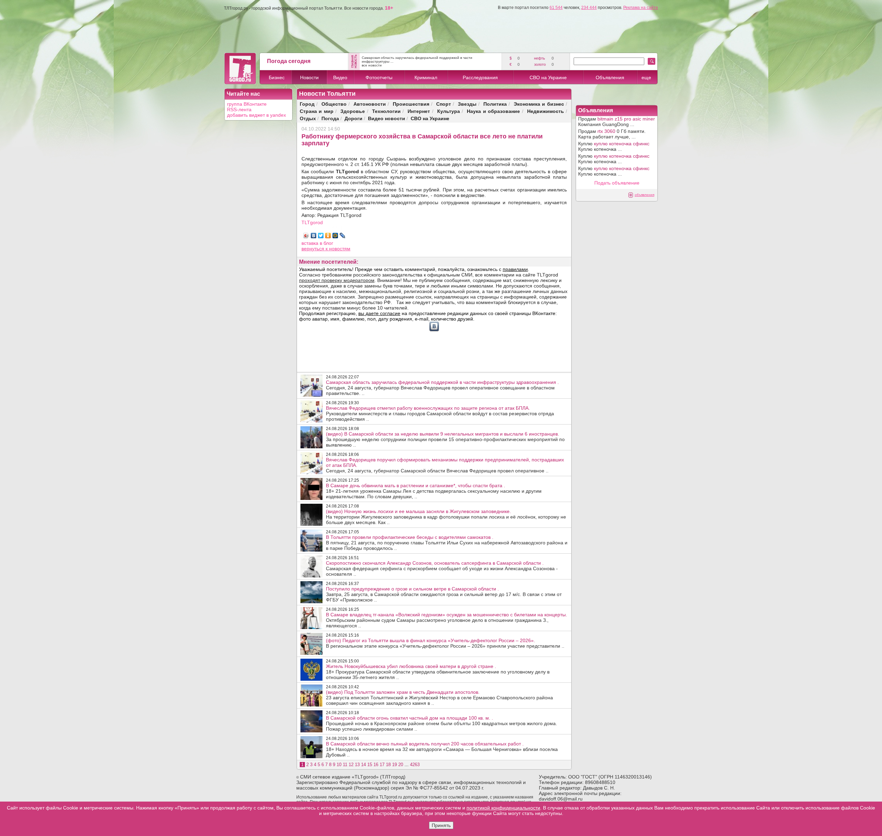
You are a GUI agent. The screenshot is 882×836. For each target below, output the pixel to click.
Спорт (443, 103)
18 (388, 764)
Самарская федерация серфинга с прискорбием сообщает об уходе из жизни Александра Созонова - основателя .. (442, 568)
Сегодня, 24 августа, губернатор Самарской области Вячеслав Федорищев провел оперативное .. (445, 465)
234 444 (589, 7)
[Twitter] (321, 235)
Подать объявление (616, 183)
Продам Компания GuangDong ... (616, 121)
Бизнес (277, 77)
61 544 (556, 7)
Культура (448, 111)
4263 (415, 764)
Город (307, 103)
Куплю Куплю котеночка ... (613, 146)
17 (382, 764)
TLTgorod (312, 222)
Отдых (308, 118)
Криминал (425, 77)
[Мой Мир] (335, 235)
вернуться (313, 248)
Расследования (480, 77)
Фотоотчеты (379, 77)
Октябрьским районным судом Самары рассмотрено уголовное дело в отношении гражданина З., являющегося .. (446, 620)
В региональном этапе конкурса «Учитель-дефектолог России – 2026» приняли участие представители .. (445, 643)
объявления (644, 195)
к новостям (338, 248)
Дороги (353, 118)
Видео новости (386, 118)
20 (400, 764)
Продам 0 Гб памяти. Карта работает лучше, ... (612, 133)
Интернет (419, 111)
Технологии (386, 111)
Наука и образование (493, 111)
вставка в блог (317, 243)
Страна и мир (317, 111)
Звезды (467, 103)
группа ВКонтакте (247, 104)
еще (646, 77)
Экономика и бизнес (539, 103)
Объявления (610, 77)
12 (351, 764)
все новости (372, 65)
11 (345, 764)
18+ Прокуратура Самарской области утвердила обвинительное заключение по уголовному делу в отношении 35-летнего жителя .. (438, 671)
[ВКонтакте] (313, 235)
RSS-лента (239, 109)
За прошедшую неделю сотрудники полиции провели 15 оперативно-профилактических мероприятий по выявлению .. (445, 439)
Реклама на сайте (640, 7)
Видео (340, 77)
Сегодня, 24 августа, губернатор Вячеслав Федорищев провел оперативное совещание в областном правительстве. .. (442, 387)
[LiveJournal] (342, 235)
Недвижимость (545, 111)
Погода (330, 118)
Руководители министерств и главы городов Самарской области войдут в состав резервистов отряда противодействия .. (440, 413)
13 (357, 764)
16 (375, 764)
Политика (495, 103)
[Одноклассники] (328, 235)
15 (369, 764)
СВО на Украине (548, 77)
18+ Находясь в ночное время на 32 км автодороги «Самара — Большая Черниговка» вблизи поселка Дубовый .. (442, 749)
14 (363, 764)
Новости (309, 77)
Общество (334, 103)
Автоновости (369, 103)
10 (339, 764)
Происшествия (411, 103)
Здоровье (352, 111)
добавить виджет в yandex (256, 115)
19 (394, 764)
